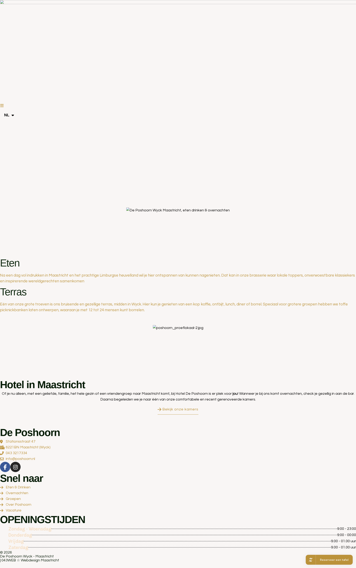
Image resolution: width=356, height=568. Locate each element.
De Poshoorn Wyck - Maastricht (27, 556)
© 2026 (6, 552)
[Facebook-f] (5, 467)
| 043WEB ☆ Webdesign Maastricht (29, 560)
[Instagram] (15, 467)
